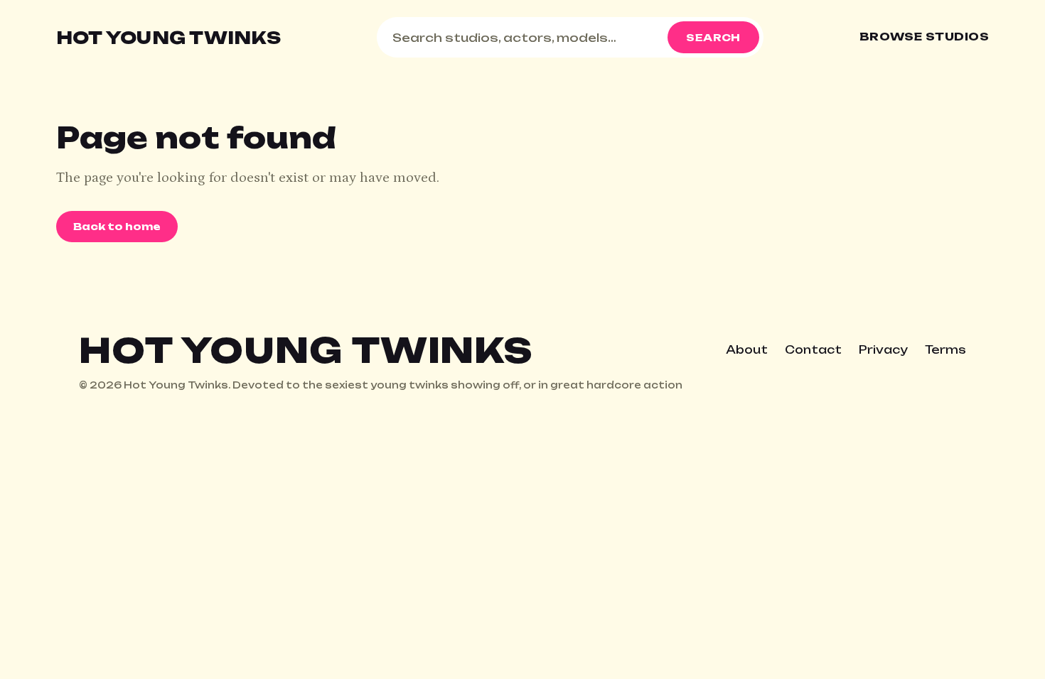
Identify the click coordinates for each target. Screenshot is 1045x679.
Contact (813, 350)
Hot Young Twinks (168, 37)
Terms (945, 350)
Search (713, 37)
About (747, 350)
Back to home (117, 226)
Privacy (883, 350)
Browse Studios (924, 36)
